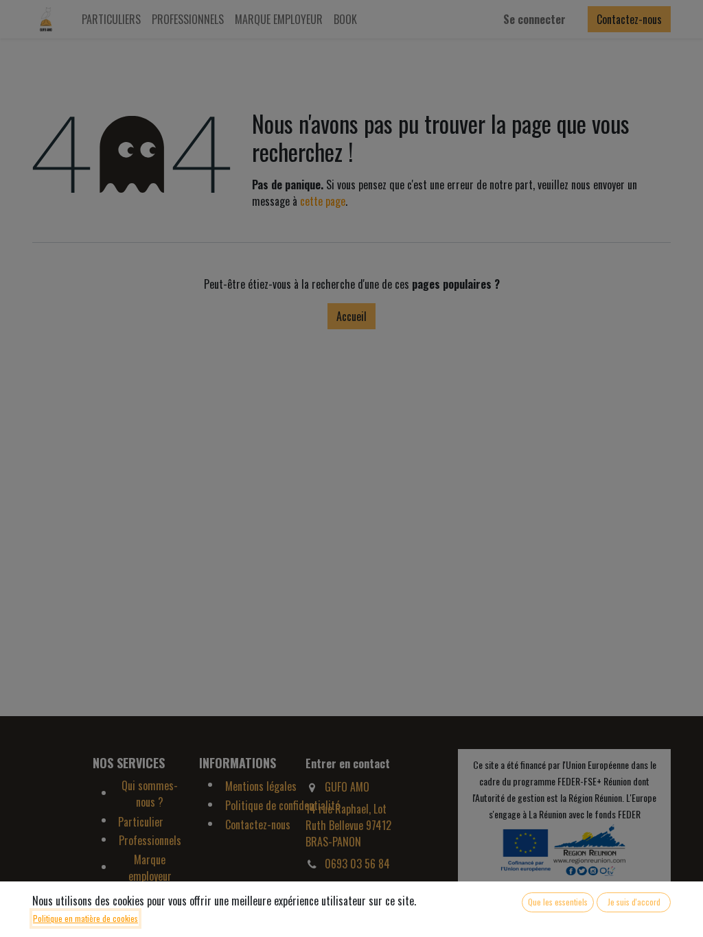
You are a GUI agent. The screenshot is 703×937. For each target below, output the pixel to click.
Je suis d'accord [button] (634, 902)
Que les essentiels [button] (558, 902)
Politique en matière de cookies (85, 918)
